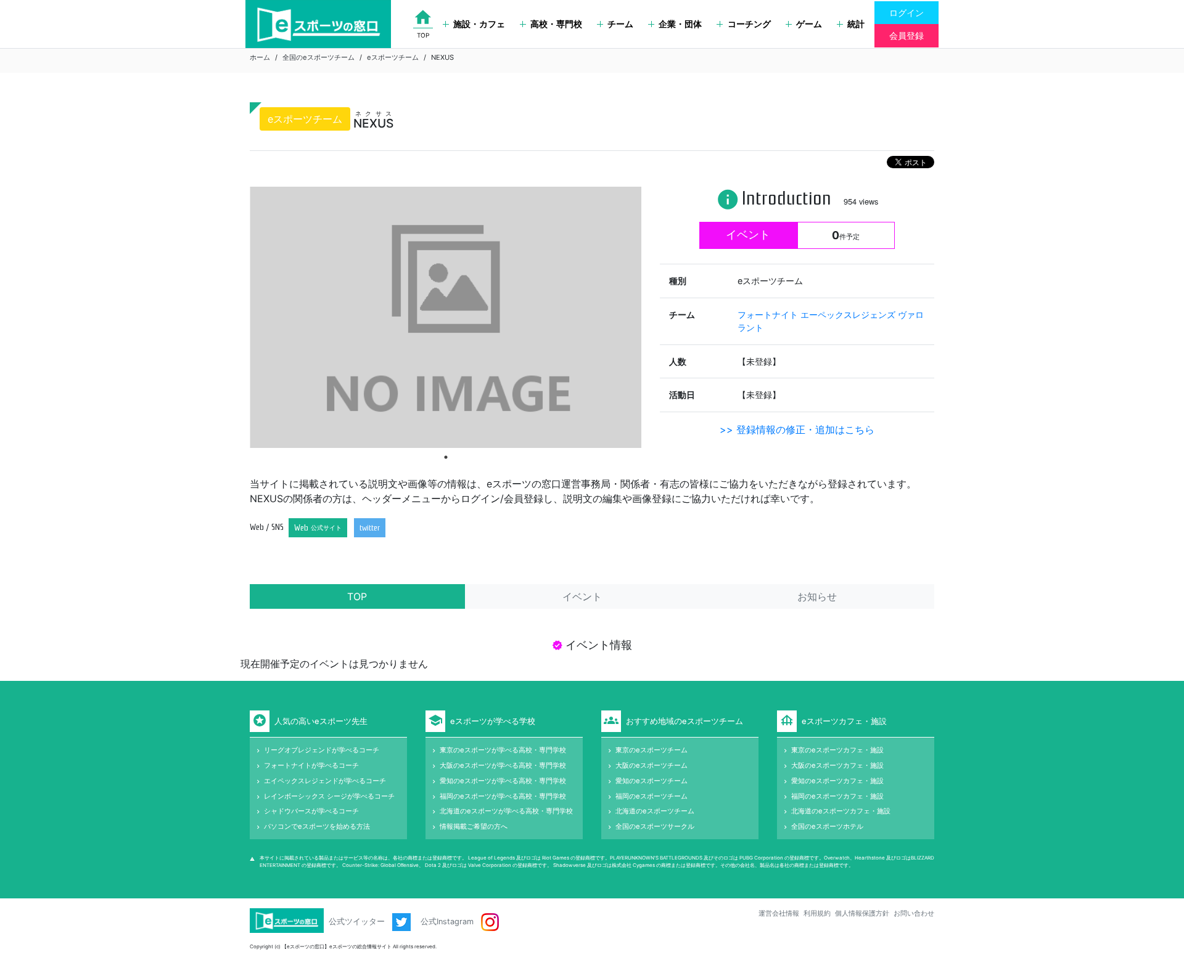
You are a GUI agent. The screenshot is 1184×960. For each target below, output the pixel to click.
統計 (856, 23)
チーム (620, 23)
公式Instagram (448, 921)
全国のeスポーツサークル (654, 826)
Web (318, 528)
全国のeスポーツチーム (318, 57)
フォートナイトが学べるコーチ (311, 765)
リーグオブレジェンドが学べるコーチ (321, 750)
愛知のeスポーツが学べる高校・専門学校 (503, 780)
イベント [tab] (582, 596)
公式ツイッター (358, 921)
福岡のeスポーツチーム (651, 796)
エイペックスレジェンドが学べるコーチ (325, 780)
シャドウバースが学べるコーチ (311, 811)
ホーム (260, 57)
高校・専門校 (556, 23)
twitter (370, 528)
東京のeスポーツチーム (651, 750)
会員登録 (906, 35)
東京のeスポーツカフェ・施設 (837, 750)
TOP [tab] (357, 596)
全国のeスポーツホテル (827, 826)
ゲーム (809, 23)
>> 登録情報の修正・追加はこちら (797, 429)
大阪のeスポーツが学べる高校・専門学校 (503, 765)
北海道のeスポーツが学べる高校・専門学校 (506, 811)
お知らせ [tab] (817, 596)
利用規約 (817, 913)
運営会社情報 (778, 913)
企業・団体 (680, 23)
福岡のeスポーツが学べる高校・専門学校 (503, 796)
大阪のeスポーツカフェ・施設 (837, 765)
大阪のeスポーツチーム (651, 765)
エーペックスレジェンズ (849, 314)
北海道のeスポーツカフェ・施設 (840, 811)
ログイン (906, 12)
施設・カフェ (479, 23)
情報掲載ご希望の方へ (474, 826)
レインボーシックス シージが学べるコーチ (329, 796)
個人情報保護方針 (862, 913)
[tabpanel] (445, 317)
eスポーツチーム (393, 57)
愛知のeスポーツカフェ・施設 (837, 780)
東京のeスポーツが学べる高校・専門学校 (503, 750)
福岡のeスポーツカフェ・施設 (837, 796)
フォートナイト (769, 314)
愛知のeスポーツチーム (651, 780)
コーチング (749, 23)
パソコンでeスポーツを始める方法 (317, 826)
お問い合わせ (914, 913)
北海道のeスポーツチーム (654, 811)
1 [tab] (446, 457)
